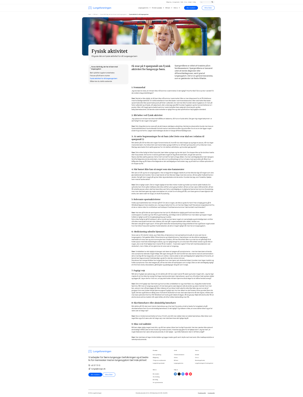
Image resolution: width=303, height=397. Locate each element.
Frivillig (194, 2)
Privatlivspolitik (202, 393)
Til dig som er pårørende (159, 360)
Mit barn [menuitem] (169, 8)
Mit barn (96, 14)
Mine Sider (208, 8)
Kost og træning (157, 354)
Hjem (89, 14)
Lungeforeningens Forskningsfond (204, 363)
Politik (182, 2)
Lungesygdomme (178, 363)
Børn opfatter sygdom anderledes (102, 73)
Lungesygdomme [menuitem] (144, 8)
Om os (185, 2)
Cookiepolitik (211, 393)
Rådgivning (168, 2)
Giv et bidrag (156, 376)
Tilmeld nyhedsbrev (179, 354)
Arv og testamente (158, 382)
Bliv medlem (191, 8)
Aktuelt (190, 2)
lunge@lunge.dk (98, 369)
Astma (175, 357)
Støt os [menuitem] (177, 8)
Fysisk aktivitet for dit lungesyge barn (103, 78)
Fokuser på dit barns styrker (100, 76)
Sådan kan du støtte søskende (101, 81)
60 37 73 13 (95, 365)
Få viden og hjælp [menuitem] (158, 8)
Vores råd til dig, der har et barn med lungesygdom (113, 14)
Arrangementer (176, 2)
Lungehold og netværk (159, 363)
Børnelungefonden (200, 360)
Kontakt (197, 354)
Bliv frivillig (155, 379)
